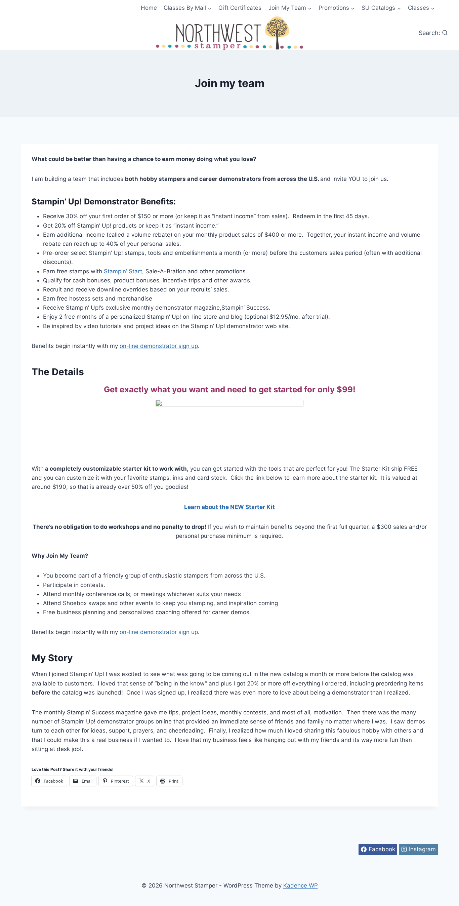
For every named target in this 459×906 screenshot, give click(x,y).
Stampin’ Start (123, 271)
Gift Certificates (239, 7)
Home (149, 7)
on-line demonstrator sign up (159, 346)
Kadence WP (300, 885)
